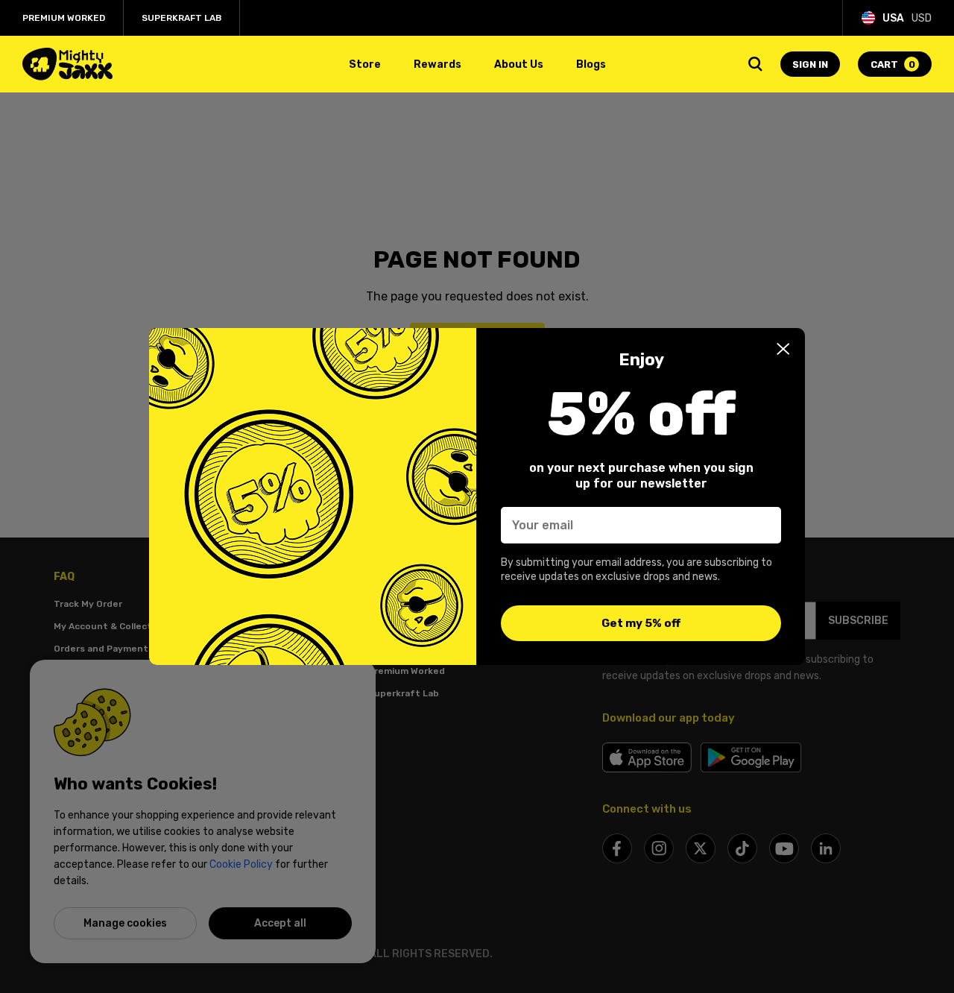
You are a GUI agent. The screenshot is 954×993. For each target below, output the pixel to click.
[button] (783, 349)
